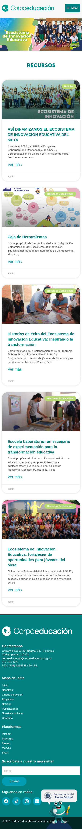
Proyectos (8, 699)
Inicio (5, 685)
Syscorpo (7, 738)
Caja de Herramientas (27, 237)
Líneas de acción (12, 694)
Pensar (6, 743)
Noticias (6, 704)
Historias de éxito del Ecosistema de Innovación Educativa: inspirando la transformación (41, 339)
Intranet (6, 733)
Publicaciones (10, 708)
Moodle (6, 747)
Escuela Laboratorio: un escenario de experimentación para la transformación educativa (39, 446)
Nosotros (7, 689)
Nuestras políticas (12, 713)
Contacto (7, 718)
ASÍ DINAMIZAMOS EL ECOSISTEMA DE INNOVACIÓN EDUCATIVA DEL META (41, 134)
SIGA (5, 752)
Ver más (15, 165)
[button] (72, 8)
